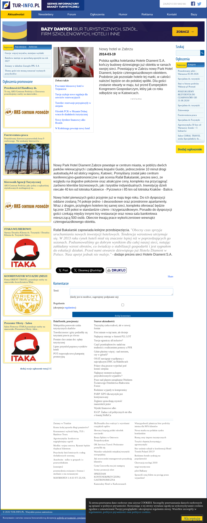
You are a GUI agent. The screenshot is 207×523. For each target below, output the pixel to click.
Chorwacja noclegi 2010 (146, 462)
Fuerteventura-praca (187, 115)
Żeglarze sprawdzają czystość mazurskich (108, 403)
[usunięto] (58, 466)
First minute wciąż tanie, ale (111, 332)
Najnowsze (8, 47)
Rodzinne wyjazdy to (110, 390)
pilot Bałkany (141, 471)
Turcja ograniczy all (108, 340)
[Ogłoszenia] (190, 59)
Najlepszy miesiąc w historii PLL (112, 336)
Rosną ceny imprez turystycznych (150, 437)
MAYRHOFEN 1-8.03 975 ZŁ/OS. (69, 478)
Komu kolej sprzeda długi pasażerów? (71, 427)
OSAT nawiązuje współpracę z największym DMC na (111, 360)
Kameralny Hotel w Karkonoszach (110, 484)
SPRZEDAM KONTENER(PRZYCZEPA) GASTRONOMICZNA (107, 477)
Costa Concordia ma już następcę (109, 465)
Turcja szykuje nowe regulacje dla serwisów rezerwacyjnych (71, 96)
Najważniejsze (20, 47)
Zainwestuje (183, 110)
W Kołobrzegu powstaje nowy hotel (72, 128)
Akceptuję (192, 518)
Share (170, 276)
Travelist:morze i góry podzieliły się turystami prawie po (70, 334)
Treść (56, 290)
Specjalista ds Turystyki (189, 120)
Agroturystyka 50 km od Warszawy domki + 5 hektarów (189, 128)
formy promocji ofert (104, 469)
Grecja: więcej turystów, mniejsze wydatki (24, 53)
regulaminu (69, 307)
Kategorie (192, 64)
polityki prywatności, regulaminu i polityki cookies (81, 518)
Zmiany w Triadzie (62, 423)
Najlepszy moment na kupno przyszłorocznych (108, 374)
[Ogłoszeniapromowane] (27, 82)
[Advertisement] (27, 441)
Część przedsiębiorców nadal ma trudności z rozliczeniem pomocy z (113, 346)
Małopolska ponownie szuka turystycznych (67, 327)
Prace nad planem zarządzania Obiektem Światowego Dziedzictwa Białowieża (113, 382)
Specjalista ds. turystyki (189, 79)
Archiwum (33, 47)
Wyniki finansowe (105, 408)
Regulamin (59, 303)
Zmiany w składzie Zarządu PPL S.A (22, 66)
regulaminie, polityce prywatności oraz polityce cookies (119, 512)
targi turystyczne (142, 466)
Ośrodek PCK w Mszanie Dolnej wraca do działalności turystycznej (71, 113)
